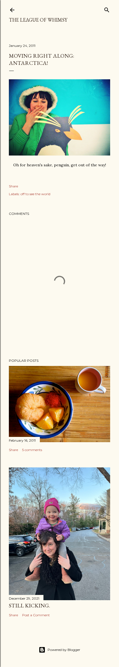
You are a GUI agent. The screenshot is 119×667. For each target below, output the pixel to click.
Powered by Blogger (64, 650)
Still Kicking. (29, 605)
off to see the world (35, 194)
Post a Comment (36, 615)
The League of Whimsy (38, 20)
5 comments (32, 450)
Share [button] (13, 186)
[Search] (107, 8)
